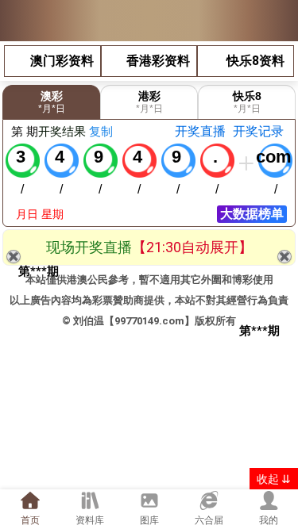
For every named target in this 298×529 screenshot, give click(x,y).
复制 (101, 131)
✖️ (284, 256)
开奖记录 (258, 131)
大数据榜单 (252, 213)
